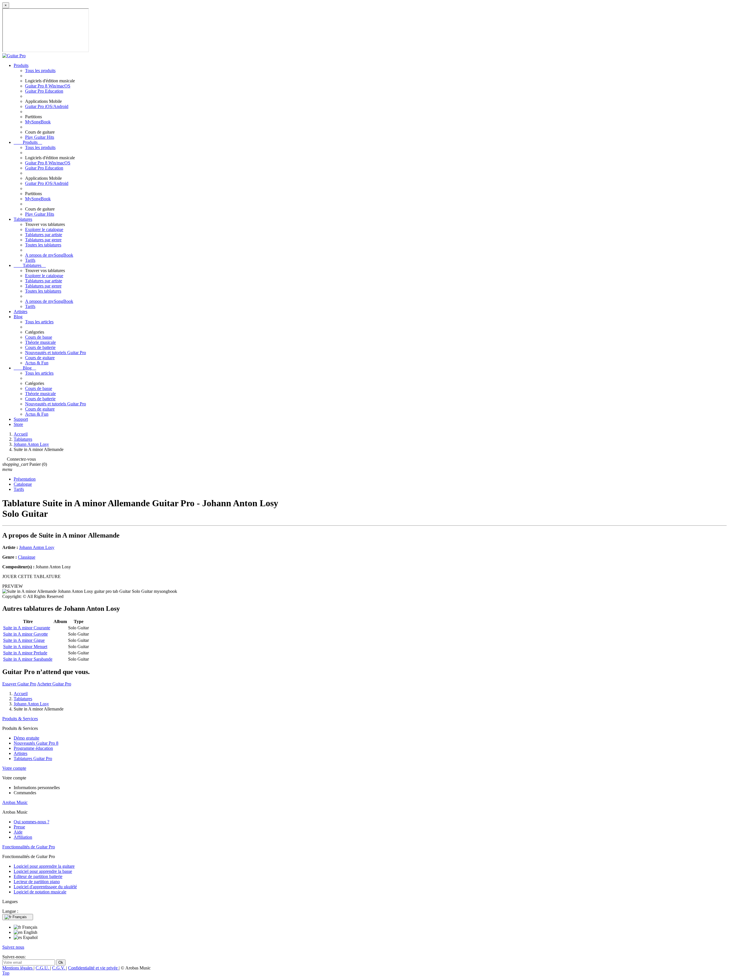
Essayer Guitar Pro (19, 683)
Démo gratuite (26, 738)
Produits (21, 65)
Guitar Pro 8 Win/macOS (47, 85)
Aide (18, 832)
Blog (18, 316)
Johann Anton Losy (36, 547)
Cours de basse (38, 337)
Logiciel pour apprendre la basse (43, 871)
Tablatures (23, 219)
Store (18, 424)
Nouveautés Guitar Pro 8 (36, 743)
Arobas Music (15, 802)
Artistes (20, 311)
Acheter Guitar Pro (54, 683)
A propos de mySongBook (49, 255)
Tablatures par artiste (43, 234)
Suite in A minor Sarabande (27, 659)
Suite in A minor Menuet (25, 646)
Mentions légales (18, 967)
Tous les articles (39, 321)
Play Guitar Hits (39, 137)
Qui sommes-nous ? (31, 821)
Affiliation (23, 837)
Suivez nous (13, 947)
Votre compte (14, 768)
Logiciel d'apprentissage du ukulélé (45, 886)
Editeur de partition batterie (38, 876)
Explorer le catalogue (44, 229)
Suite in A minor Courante (26, 627)
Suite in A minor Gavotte (25, 634)
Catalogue (23, 484)
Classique (26, 557)
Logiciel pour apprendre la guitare (44, 866)
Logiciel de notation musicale (40, 891)
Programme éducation (33, 748)
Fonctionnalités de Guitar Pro (28, 846)
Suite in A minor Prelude (25, 652)
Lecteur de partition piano (37, 881)
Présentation (25, 479)
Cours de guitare (40, 357)
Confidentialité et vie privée (93, 967)
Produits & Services (20, 718)
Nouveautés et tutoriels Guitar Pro (55, 352)
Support (21, 419)
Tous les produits (40, 70)
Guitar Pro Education (44, 91)
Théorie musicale (40, 342)
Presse (19, 826)
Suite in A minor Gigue (24, 640)
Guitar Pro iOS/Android (46, 106)
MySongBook (38, 121)
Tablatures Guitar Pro (33, 758)
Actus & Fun (36, 362)
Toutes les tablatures (43, 244)
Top (5, 973)
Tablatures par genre (43, 239)
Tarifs (30, 260)
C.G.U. (43, 967)
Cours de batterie (40, 347)
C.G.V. (59, 967)
